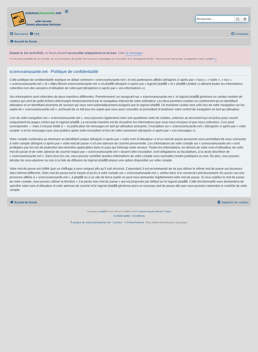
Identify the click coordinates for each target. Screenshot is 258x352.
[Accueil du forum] (36, 17)
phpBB (103, 211)
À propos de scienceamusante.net (91, 222)
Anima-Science (135, 222)
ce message (133, 53)
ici (215, 58)
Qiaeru (168, 211)
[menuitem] (34, 34)
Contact (117, 222)
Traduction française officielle (150, 211)
